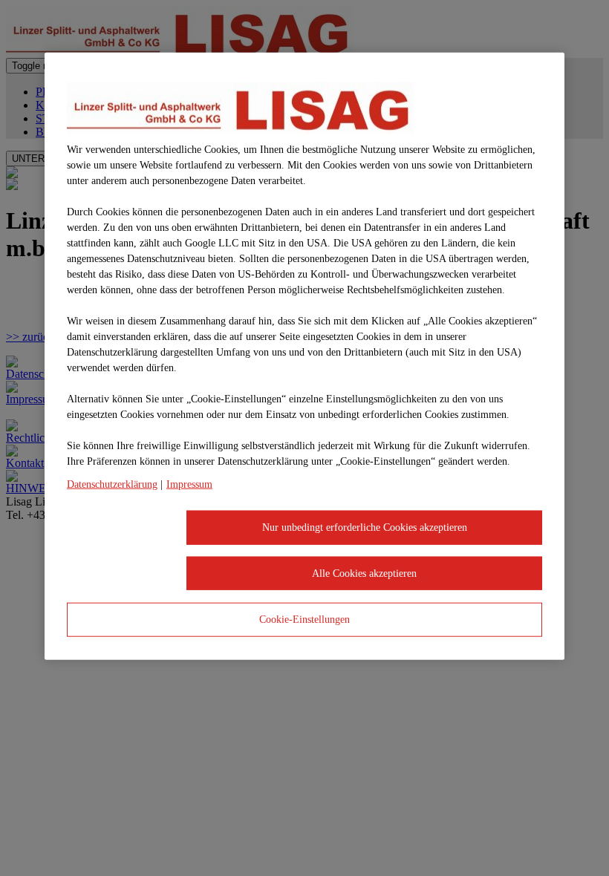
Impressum (189, 484)
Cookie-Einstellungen (304, 619)
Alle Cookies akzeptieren (364, 572)
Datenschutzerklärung (112, 484)
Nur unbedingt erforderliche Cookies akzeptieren (364, 527)
